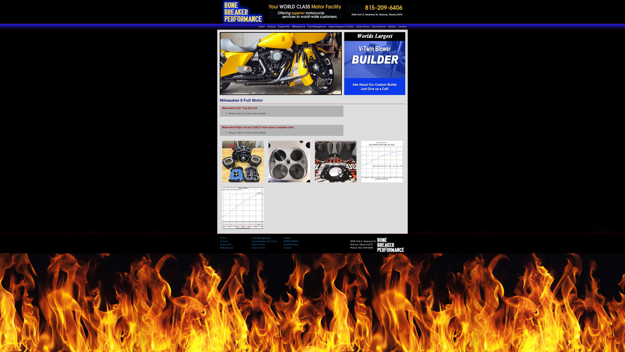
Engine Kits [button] (284, 26)
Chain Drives (362, 26)
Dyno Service (379, 26)
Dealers (392, 26)
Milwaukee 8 (226, 247)
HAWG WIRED (290, 241)
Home (262, 26)
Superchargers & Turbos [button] (341, 26)
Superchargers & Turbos (264, 241)
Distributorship (290, 244)
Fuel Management (316, 26)
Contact (402, 26)
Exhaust (271, 26)
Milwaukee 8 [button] (298, 26)
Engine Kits (225, 244)
